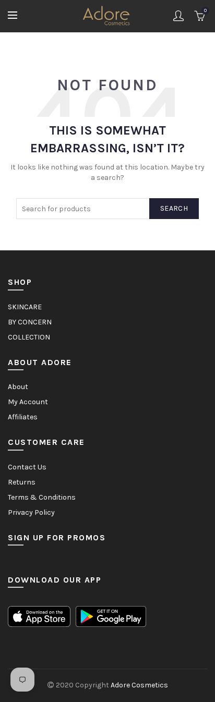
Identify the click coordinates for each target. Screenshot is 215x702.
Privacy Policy (31, 512)
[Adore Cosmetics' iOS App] (39, 616)
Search (174, 208)
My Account (28, 401)
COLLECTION (29, 337)
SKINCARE (25, 306)
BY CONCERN (30, 322)
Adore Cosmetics (139, 685)
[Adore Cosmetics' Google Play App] (110, 616)
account (178, 15)
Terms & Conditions (42, 497)
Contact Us (27, 467)
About (18, 386)
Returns (21, 482)
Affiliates (23, 417)
